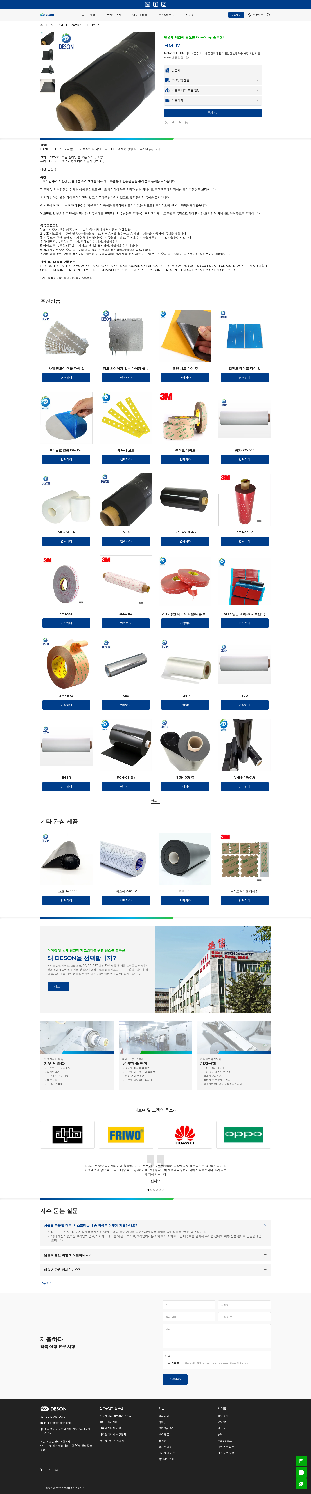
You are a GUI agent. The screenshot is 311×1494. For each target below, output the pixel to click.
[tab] (107, 134)
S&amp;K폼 (77, 25)
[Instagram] (163, 4)
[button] (47, 39)
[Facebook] (155, 4)
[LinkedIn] (147, 4)
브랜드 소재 (56, 25)
